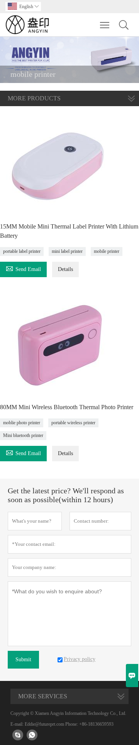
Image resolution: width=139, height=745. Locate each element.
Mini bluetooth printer (23, 435)
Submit (23, 659)
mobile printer (106, 251)
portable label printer (22, 251)
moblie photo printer (21, 422)
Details (65, 269)
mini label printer (67, 251)
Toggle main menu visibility (104, 24)
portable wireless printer (73, 422)
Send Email (23, 268)
